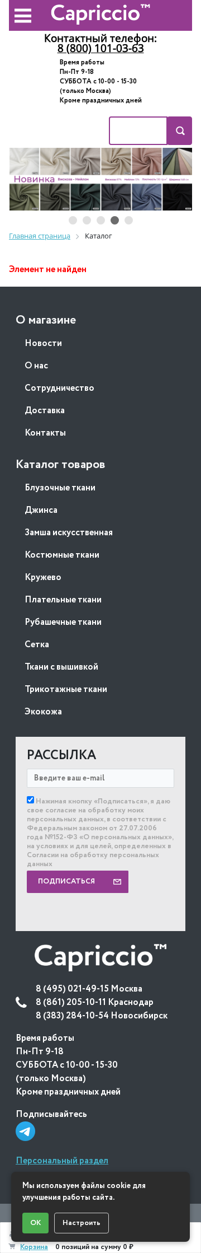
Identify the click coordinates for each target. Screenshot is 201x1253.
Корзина (34, 1247)
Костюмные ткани (62, 555)
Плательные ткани (63, 599)
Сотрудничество (59, 388)
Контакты (45, 433)
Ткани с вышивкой (61, 667)
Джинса (41, 510)
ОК (35, 1223)
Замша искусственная (69, 532)
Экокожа (43, 711)
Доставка (45, 410)
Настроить (81, 1223)
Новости (43, 343)
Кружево (43, 577)
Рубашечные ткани (63, 622)
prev (28, 180)
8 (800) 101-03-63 (101, 48)
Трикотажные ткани (66, 689)
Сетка (37, 644)
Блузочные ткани (60, 487)
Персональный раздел (62, 1160)
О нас (36, 365)
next (172, 180)
